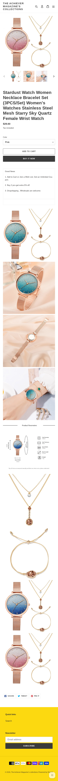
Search (8, 721)
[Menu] (53, 6)
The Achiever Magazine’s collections (13, 6)
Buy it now (29, 159)
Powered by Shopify (45, 772)
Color (5, 137)
